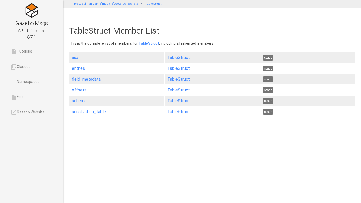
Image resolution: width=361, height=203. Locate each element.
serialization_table (89, 111)
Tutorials (21, 52)
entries (78, 68)
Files (18, 97)
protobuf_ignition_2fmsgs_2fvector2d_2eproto (106, 4)
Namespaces (25, 82)
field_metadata (86, 79)
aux (75, 57)
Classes (21, 67)
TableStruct (153, 4)
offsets (79, 90)
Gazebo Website (28, 112)
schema (79, 100)
